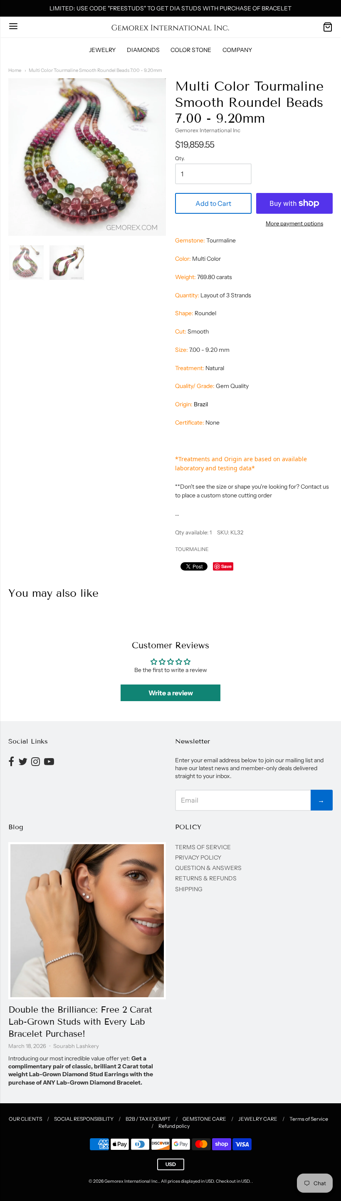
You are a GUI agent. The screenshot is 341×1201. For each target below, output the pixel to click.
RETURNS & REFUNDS (206, 878)
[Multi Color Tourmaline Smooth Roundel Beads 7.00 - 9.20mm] (26, 263)
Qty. (180, 158)
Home (14, 70)
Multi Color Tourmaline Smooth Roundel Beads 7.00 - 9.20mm (95, 70)
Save (226, 566)
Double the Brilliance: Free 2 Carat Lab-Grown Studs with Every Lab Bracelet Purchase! (80, 1021)
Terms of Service (308, 1119)
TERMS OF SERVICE (203, 847)
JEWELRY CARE (257, 1119)
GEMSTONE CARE (204, 1119)
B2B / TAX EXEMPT (148, 1119)
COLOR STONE (190, 50)
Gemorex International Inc (207, 130)
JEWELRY (102, 50)
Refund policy (174, 1126)
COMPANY (237, 50)
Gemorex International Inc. (131, 1181)
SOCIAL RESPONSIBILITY (84, 1119)
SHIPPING (189, 889)
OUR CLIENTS (25, 1119)
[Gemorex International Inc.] (170, 27)
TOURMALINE (192, 549)
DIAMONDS (143, 50)
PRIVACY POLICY (198, 857)
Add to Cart (213, 203)
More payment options (294, 223)
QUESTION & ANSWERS (208, 868)
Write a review (170, 693)
